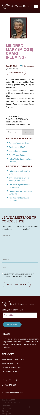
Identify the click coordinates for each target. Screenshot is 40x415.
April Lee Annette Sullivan (19, 143)
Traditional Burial (11, 371)
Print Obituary (13, 69)
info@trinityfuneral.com (14, 392)
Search (28, 132)
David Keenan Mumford (18, 147)
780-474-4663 (10, 385)
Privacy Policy (7, 408)
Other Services (7, 405)
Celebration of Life (11, 367)
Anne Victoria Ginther (17, 155)
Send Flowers (16, 72)
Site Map (5, 411)
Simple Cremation (10, 363)
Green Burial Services (13, 359)
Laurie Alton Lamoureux (18, 151)
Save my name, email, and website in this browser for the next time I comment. (19, 275)
